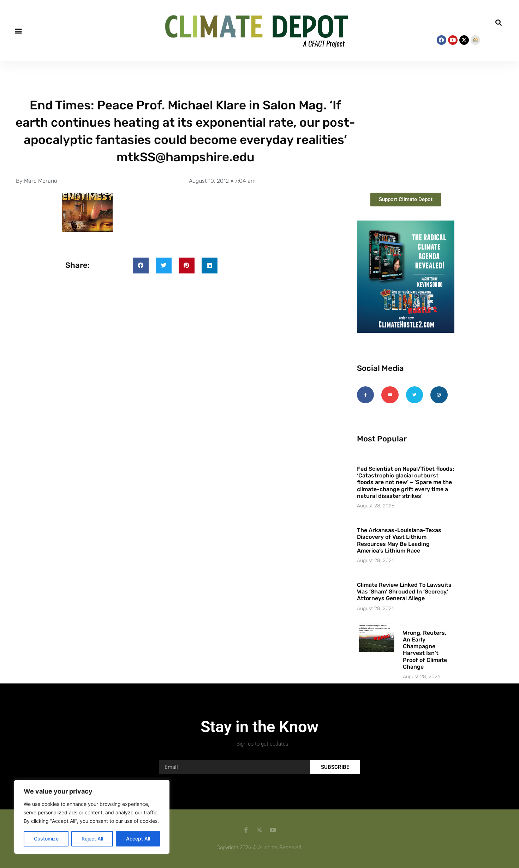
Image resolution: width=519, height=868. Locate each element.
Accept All (138, 839)
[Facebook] (441, 40)
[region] (91, 817)
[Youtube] (453, 40)
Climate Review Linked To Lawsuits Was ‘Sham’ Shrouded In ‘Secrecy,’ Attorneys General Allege (404, 591)
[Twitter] (414, 394)
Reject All (92, 839)
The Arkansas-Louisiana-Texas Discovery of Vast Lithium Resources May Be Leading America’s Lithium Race (399, 540)
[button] (18, 31)
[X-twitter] (464, 40)
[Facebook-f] (365, 394)
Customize (46, 839)
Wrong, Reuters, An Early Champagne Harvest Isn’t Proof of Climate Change (425, 649)
